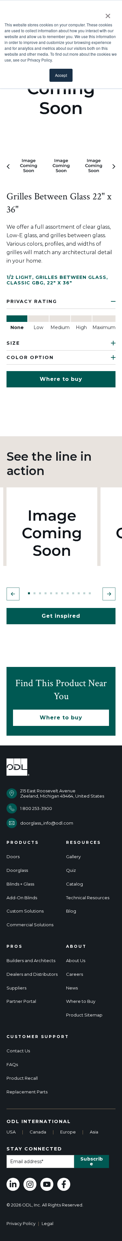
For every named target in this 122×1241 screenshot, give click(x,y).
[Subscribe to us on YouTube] (46, 1184)
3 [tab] (40, 593)
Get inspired (61, 616)
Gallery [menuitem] (73, 857)
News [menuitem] (72, 988)
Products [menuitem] (23, 842)
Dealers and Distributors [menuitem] (32, 974)
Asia (94, 1131)
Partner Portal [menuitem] (21, 1001)
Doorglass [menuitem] (17, 870)
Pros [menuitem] (14, 946)
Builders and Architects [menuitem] (31, 961)
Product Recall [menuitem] (22, 1078)
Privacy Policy (21, 1223)
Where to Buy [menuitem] (80, 1001)
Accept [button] (61, 75)
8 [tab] (68, 593)
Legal (47, 1223)
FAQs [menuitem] (12, 1064)
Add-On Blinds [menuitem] (22, 898)
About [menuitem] (76, 946)
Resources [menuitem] (83, 842)
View (52, 533)
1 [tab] (29, 593)
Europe (68, 1131)
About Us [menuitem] (75, 961)
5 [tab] (51, 593)
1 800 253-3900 (36, 808)
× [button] (108, 14)
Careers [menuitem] (74, 974)
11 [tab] (84, 593)
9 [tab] (73, 593)
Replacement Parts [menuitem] (27, 1092)
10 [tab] (79, 593)
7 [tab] (62, 593)
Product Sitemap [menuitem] (84, 1015)
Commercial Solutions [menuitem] (30, 925)
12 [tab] (90, 593)
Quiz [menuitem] (71, 870)
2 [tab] (34, 593)
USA (11, 1131)
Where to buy (61, 379)
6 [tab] (57, 593)
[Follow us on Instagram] (29, 1184)
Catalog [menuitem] (74, 884)
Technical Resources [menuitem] (87, 898)
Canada (38, 1131)
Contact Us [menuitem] (18, 1051)
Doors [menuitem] (13, 857)
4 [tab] (46, 593)
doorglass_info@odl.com (46, 823)
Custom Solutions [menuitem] (25, 911)
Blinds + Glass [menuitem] (20, 884)
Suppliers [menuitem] (16, 988)
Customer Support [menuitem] (38, 1036)
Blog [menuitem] (71, 911)
